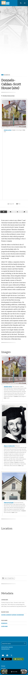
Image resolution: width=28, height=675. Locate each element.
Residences (7, 75)
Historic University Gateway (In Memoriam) (12, 614)
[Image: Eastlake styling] (14, 113)
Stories (3, 668)
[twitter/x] (11, 655)
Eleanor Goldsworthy (9, 446)
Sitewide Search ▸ (5, 649)
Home (3, 666)
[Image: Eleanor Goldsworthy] (14, 424)
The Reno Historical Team (9, 95)
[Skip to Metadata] (24, 212)
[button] (21, 3)
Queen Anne (4, 626)
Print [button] (19, 203)
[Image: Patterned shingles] (14, 486)
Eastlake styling (7, 130)
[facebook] (7, 655)
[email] (3, 655)
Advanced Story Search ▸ (7, 647)
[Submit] (24, 643)
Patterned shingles (8, 502)
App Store (7, 659)
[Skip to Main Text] (3, 212)
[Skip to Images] (10, 212)
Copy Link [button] (11, 203)
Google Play (19, 659)
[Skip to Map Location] (17, 212)
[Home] (5, 3)
